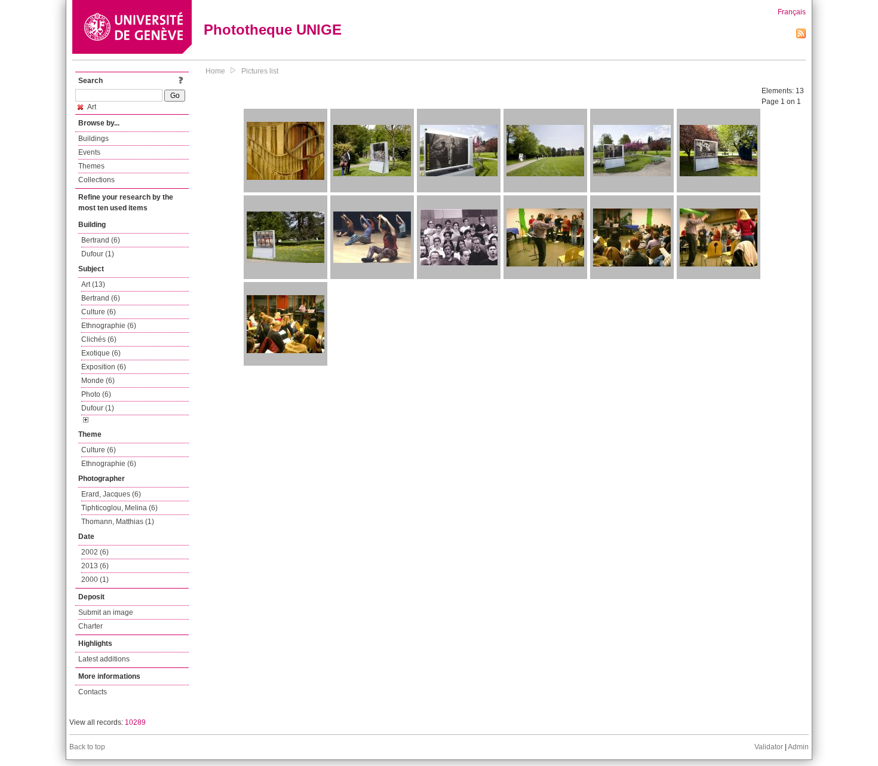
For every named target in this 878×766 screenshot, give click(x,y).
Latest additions (104, 659)
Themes (91, 166)
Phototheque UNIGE (273, 30)
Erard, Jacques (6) (111, 494)
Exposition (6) (103, 367)
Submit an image (105, 612)
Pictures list (259, 71)
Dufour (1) (97, 254)
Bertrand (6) (100, 240)
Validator (768, 747)
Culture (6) (98, 312)
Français (792, 12)
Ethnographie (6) (108, 325)
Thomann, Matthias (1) (117, 521)
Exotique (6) (101, 353)
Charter (90, 626)
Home (215, 71)
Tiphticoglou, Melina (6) (119, 508)
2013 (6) (95, 566)
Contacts (92, 692)
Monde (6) (98, 380)
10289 (135, 722)
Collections (96, 180)
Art (91, 107)
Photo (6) (96, 394)
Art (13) (93, 284)
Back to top (87, 747)
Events (89, 152)
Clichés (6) (98, 339)
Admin (798, 747)
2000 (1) (95, 579)
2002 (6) (95, 552)
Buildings (93, 138)
